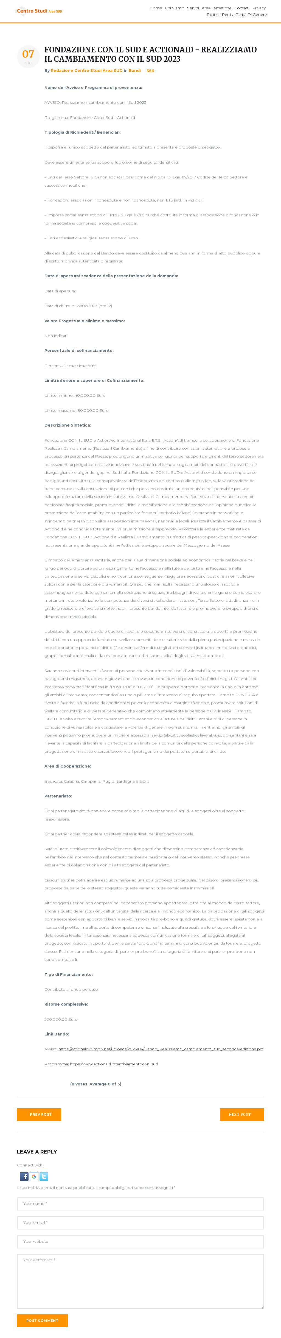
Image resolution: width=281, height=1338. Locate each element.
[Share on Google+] (27, 103)
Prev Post (41, 1114)
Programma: (56, 1064)
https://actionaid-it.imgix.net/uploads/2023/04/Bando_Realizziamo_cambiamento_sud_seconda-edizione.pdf (160, 1048)
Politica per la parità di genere (237, 14)
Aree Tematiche (217, 7)
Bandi (135, 70)
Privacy (259, 7)
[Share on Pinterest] (27, 124)
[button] (25, 1176)
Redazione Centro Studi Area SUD (87, 70)
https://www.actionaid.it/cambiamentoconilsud (114, 1064)
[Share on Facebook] (27, 82)
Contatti (241, 7)
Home (156, 7)
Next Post (240, 1114)
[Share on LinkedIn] (27, 113)
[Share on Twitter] (27, 93)
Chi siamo (174, 7)
